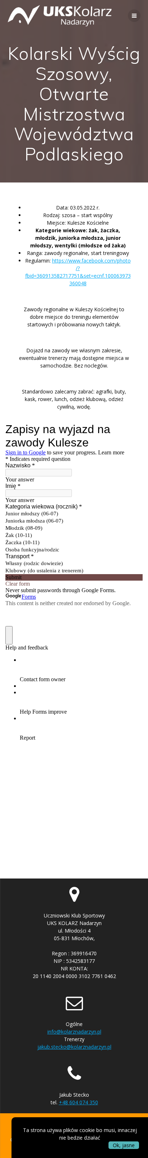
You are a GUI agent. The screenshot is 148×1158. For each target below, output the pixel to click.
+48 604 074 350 (78, 1102)
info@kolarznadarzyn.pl (74, 1031)
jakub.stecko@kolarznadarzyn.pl (74, 1046)
